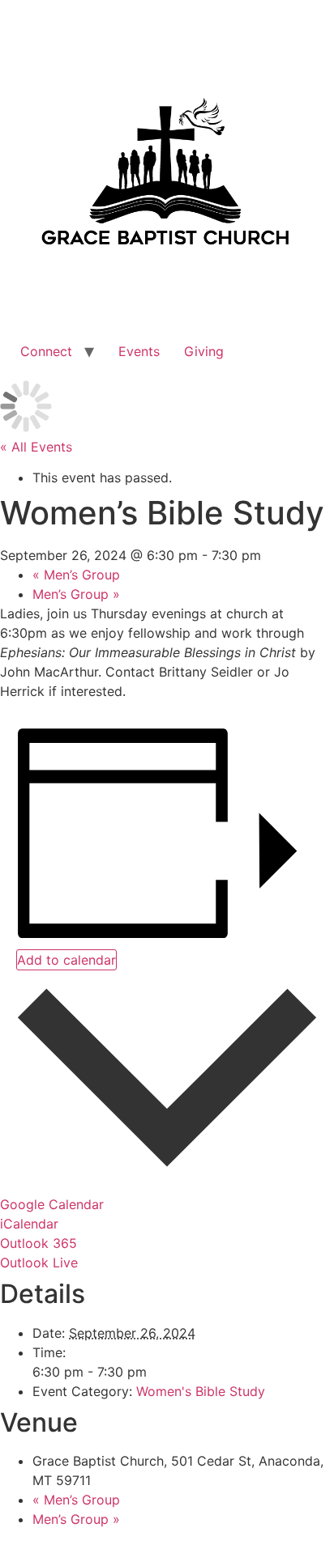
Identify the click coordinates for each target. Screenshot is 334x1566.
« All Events (36, 447)
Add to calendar (66, 960)
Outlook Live (39, 1262)
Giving (204, 351)
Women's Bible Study (200, 1391)
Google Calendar (52, 1204)
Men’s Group (76, 575)
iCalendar (29, 1224)
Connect (46, 351)
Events (139, 351)
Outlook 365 (38, 1243)
